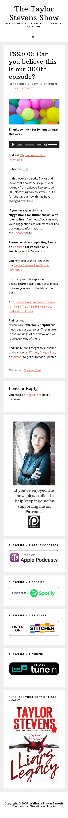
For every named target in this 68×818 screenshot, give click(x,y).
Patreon (18, 247)
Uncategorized (32, 370)
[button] (34, 37)
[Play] (13, 144)
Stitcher (17, 357)
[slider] (53, 144)
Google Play (47, 352)
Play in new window (33, 155)
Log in (51, 806)
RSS (25, 169)
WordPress (37, 806)
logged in (32, 395)
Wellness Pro (39, 803)
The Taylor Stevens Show (34, 13)
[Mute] (45, 144)
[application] (34, 144)
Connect (19, 233)
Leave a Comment (23, 88)
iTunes (33, 352)
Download (15, 160)
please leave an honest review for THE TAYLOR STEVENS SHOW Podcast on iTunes (32, 306)
